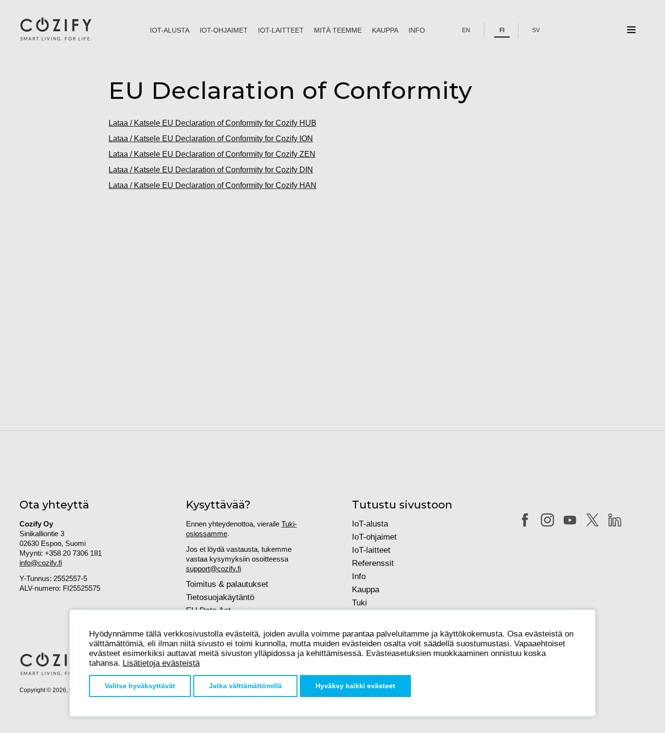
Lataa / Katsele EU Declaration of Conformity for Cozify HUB (212, 123)
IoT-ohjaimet (224, 30)
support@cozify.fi (213, 568)
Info (416, 30)
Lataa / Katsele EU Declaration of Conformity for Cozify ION (211, 138)
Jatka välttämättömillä (245, 686)
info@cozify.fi (40, 563)
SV (536, 30)
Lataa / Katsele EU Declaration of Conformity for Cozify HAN (212, 185)
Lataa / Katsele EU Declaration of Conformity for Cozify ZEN (212, 154)
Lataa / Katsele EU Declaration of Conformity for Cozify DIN (211, 170)
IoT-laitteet (281, 30)
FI (501, 30)
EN (466, 30)
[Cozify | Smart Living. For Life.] (55, 30)
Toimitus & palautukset (227, 584)
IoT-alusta (169, 30)
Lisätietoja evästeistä (161, 663)
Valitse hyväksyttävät (140, 686)
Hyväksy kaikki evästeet (355, 686)
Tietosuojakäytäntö (220, 597)
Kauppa (385, 30)
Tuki (359, 602)
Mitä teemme (338, 30)
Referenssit (373, 563)
